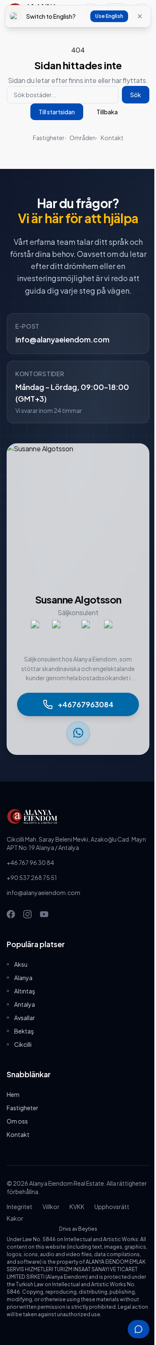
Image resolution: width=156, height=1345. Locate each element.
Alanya (23, 977)
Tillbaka (107, 112)
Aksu (20, 964)
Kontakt (112, 137)
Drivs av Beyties (78, 1229)
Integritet (19, 1206)
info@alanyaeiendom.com (62, 339)
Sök (135, 94)
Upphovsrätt (111, 1206)
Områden (82, 137)
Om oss (17, 1121)
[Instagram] (27, 914)
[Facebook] (11, 914)
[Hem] (78, 816)
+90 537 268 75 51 (32, 877)
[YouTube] (44, 914)
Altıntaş (24, 991)
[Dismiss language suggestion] (139, 16)
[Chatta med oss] (138, 1329)
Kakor (15, 1218)
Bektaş (24, 1031)
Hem (13, 1094)
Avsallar (24, 1017)
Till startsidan (57, 112)
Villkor (50, 1206)
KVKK (76, 1206)
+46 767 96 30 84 (30, 862)
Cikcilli (23, 1044)
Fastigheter (48, 137)
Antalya (24, 1004)
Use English (109, 16)
